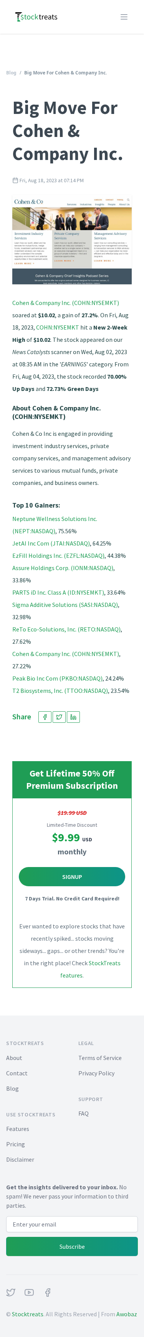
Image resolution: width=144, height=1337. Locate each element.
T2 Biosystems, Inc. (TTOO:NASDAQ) (60, 690)
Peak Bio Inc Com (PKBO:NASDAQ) (57, 678)
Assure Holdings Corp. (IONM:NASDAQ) (62, 568)
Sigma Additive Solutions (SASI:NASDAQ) (65, 604)
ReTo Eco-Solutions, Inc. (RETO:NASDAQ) (66, 629)
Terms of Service (100, 1058)
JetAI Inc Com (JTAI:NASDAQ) (51, 543)
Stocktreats (27, 1314)
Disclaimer (20, 1159)
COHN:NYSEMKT (57, 327)
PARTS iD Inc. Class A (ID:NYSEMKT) (58, 592)
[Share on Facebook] (44, 717)
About (14, 1058)
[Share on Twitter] (59, 717)
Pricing (15, 1144)
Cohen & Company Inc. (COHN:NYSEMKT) (65, 303)
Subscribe (72, 1246)
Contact (17, 1073)
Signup (72, 876)
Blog (11, 72)
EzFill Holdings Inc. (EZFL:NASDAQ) (58, 555)
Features (17, 1129)
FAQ (83, 1113)
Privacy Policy (96, 1073)
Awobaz (126, 1314)
